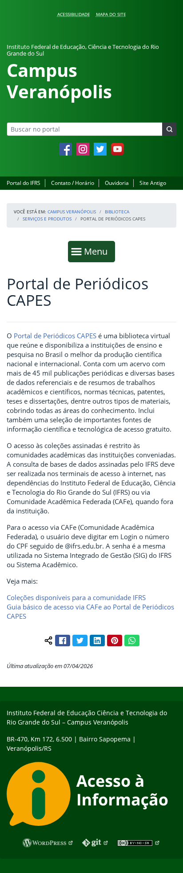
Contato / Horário (72, 183)
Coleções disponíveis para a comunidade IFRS (76, 597)
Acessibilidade (73, 14)
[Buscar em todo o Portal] (169, 129)
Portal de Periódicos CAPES (55, 335)
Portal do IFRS (23, 183)
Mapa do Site (111, 14)
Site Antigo (152, 183)
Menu (97, 251)
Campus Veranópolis (72, 211)
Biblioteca (117, 211)
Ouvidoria (117, 183)
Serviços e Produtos (47, 219)
